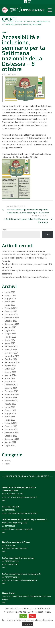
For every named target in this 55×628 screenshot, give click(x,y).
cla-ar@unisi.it (12, 564)
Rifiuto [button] (32, 616)
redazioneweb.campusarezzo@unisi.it (22, 513)
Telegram (5, 599)
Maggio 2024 (10, 375)
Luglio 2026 (10, 292)
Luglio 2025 (10, 330)
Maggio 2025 (10, 336)
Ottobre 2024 (11, 359)
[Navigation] (49, 10)
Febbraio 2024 (11, 384)
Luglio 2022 (10, 445)
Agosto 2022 (10, 442)
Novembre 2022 (12, 432)
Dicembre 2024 (11, 352)
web (3, 500)
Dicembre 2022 (11, 429)
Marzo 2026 (10, 304)
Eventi (5, 32)
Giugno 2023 (10, 410)
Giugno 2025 (10, 333)
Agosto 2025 (10, 327)
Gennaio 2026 (11, 311)
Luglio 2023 (10, 407)
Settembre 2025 (12, 324)
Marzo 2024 (10, 381)
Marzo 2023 (10, 419)
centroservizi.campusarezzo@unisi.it (22, 497)
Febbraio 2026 (11, 308)
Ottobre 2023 (11, 397)
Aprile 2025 (10, 340)
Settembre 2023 (12, 400)
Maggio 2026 (10, 298)
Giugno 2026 (10, 295)
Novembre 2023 (12, 394)
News (7, 463)
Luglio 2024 (10, 368)
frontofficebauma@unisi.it (17, 548)
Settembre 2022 (12, 439)
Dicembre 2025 (11, 314)
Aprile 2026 (10, 301)
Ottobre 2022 (11, 435)
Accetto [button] (23, 616)
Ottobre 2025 (11, 320)
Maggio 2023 (10, 413)
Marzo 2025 (10, 343)
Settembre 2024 (12, 362)
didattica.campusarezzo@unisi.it (20, 529)
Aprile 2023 (10, 416)
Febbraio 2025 (11, 346)
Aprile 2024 (10, 378)
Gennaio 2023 (11, 426)
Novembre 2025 (12, 317)
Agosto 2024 (10, 365)
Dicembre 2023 (11, 391)
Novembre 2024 (12, 356)
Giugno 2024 (10, 372)
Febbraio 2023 (11, 423)
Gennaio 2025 (11, 349)
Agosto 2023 (10, 403)
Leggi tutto (28, 624)
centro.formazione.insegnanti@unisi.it (22, 580)
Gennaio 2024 (11, 388)
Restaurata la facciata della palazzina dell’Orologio (25, 277)
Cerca (4, 229)
